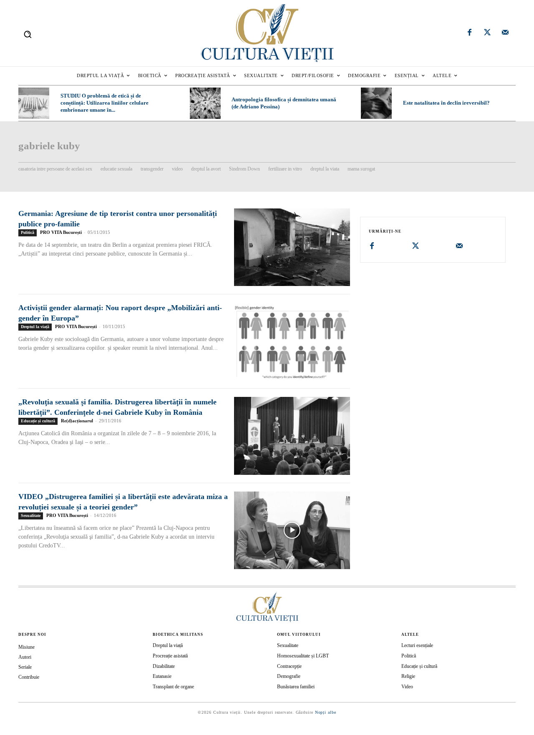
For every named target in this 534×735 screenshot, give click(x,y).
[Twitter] (487, 33)
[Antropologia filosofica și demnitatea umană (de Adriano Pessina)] (205, 103)
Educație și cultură (38, 421)
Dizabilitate (164, 666)
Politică (27, 232)
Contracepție (289, 666)
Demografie (288, 676)
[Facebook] (470, 33)
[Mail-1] (505, 33)
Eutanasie (162, 676)
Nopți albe (325, 712)
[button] (27, 34)
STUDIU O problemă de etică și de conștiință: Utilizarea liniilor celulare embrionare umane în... (104, 103)
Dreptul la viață (35, 326)
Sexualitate (30, 515)
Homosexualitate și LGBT (303, 656)
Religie (408, 676)
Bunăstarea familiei (296, 687)
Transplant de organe (173, 687)
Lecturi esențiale (417, 645)
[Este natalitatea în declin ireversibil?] (376, 103)
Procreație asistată (170, 656)
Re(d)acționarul (77, 420)
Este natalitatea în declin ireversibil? (446, 103)
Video (407, 687)
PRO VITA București (61, 232)
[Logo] (267, 33)
